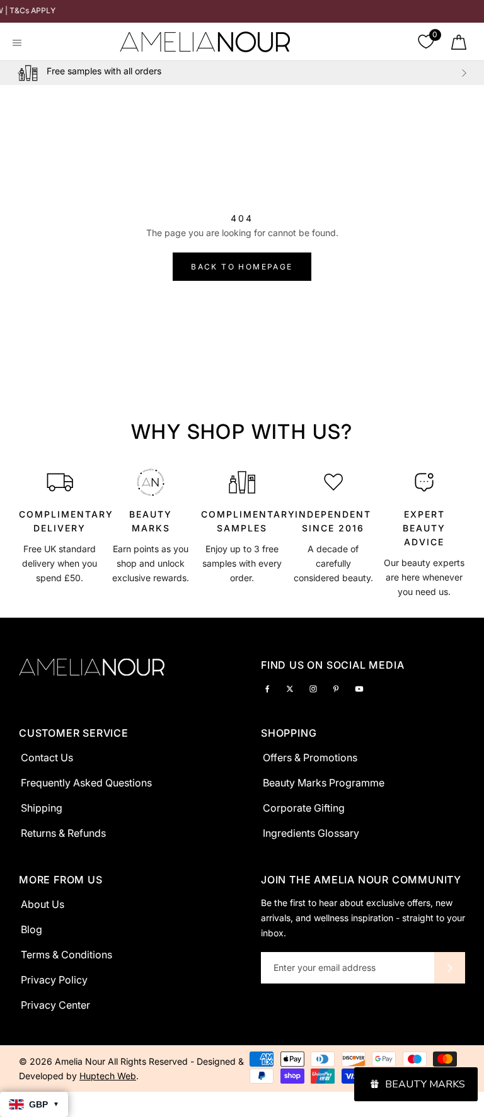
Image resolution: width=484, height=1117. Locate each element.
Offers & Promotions (310, 757)
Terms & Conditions (66, 954)
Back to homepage (241, 266)
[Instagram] (313, 688)
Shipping (41, 808)
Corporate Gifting (304, 808)
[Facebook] (267, 688)
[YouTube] (359, 688)
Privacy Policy (54, 979)
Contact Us (47, 757)
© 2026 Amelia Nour (63, 1061)
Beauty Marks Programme (323, 782)
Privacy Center (55, 1005)
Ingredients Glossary (311, 833)
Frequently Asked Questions (86, 782)
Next (463, 73)
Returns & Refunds (63, 833)
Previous (20, 73)
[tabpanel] (60, 531)
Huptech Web (107, 1075)
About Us (42, 904)
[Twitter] (289, 688)
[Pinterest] (335, 688)
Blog (31, 929)
